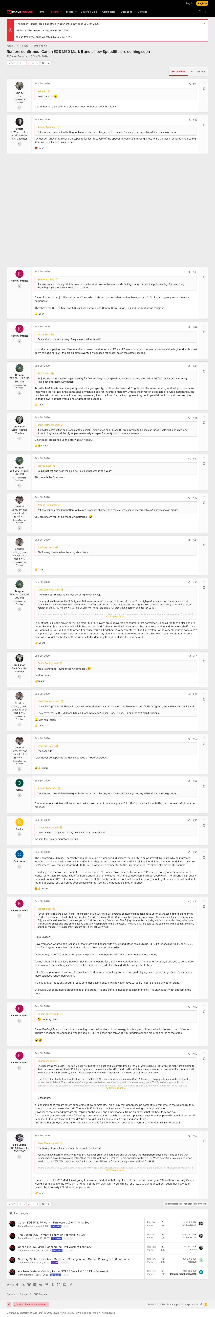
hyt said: (42, 91)
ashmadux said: (46, 279)
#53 (195, 738)
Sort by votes (198, 71)
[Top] (201, 1304)
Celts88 (192, 1261)
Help (187, 1304)
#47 (195, 458)
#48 (195, 497)
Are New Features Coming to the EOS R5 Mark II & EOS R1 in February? (63, 1271)
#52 (195, 694)
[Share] (189, 83)
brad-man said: (45, 547)
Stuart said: (43, 373)
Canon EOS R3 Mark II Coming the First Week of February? (55, 1247)
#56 (195, 852)
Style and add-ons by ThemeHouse (95, 1312)
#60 (195, 1135)
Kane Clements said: (48, 424)
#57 (195, 901)
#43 (195, 271)
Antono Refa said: (47, 127)
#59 (195, 1053)
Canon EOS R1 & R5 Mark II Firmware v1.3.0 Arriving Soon (54, 1222)
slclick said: (43, 334)
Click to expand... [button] (116, 616)
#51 (195, 656)
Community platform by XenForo (40, 1312)
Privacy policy (175, 1304)
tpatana (193, 1249)
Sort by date (178, 71)
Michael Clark (189, 1225)
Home (195, 1304)
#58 (195, 1006)
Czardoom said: (46, 1060)
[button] (61, 12)
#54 (195, 781)
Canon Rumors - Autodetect (32, 1304)
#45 (195, 366)
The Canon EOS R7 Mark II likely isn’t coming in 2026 (51, 1234)
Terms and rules (156, 1304)
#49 (195, 540)
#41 (195, 83)
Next (45, 63)
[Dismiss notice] (204, 24)
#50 (195, 582)
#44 (195, 327)
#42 (195, 119)
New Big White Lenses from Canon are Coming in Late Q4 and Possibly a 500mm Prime (74, 1259)
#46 (195, 417)
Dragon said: (44, 908)
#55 (195, 820)
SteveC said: (44, 465)
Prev (13, 63)
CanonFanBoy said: (48, 663)
